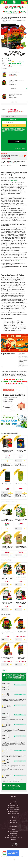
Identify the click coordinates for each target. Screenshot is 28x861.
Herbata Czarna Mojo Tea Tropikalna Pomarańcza (7, 578)
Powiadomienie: (14, 119)
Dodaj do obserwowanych (20, 148)
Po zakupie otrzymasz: (6, 165)
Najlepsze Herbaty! (6, 560)
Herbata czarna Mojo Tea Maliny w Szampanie (21, 603)
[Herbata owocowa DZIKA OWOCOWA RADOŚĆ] (7, 595)
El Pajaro (10, 58)
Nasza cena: (5, 109)
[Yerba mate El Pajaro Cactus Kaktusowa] (7, 650)
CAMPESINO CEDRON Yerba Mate (21, 451)
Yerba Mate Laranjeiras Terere (7, 484)
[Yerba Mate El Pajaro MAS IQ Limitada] (21, 624)
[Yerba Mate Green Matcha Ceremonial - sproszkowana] (21, 539)
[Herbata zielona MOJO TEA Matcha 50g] (21, 512)
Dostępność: (5, 65)
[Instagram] (16, 844)
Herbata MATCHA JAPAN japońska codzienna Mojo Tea (7, 547)
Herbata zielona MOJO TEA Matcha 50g (21, 520)
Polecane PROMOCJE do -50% (9, 433)
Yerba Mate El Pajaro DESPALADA (20, 658)
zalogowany (14, 788)
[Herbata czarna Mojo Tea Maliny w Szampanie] (21, 595)
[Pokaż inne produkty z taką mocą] (17, 63)
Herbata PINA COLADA (21, 577)
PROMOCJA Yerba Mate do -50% (11, 11)
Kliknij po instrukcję (12, 162)
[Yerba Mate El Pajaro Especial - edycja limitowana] (7, 624)
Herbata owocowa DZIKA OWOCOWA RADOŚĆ (7, 603)
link (18, 260)
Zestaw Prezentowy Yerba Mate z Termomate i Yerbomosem (7, 451)
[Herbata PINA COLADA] (21, 570)
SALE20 (19, 13)
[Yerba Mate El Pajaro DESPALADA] (21, 650)
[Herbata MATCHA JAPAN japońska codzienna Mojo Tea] (7, 539)
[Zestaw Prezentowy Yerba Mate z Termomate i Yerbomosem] (7, 443)
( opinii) (21, 61)
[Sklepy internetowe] (14, 859)
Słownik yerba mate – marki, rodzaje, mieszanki (13, 856)
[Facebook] (11, 844)
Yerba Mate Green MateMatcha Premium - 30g (7, 520)
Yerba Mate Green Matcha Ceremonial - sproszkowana (21, 547)
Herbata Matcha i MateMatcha (9, 502)
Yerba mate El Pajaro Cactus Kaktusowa (7, 658)
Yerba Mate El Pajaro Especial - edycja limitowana (7, 632)
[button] (2, 2)
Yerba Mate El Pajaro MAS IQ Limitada (20, 632)
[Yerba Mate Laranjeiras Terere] (7, 476)
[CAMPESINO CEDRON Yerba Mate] (21, 443)
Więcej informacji (6, 158)
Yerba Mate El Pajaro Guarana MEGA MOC (16, 81)
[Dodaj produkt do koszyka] (7, 460)
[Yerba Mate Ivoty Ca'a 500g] (21, 476)
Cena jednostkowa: (6, 116)
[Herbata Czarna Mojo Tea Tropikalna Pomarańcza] (7, 570)
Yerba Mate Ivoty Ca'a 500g (21, 483)
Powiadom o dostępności (14, 125)
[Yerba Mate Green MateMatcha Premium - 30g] (7, 512)
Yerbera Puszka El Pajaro (14, 72)
